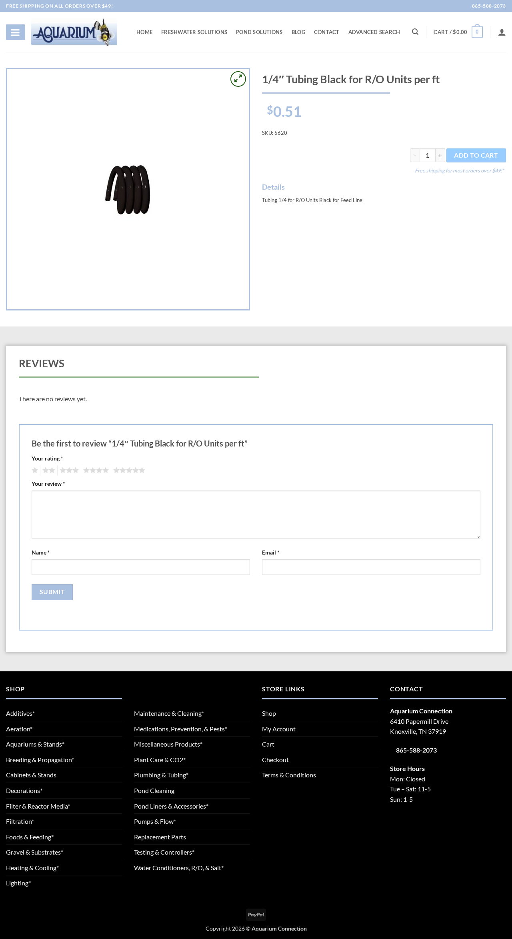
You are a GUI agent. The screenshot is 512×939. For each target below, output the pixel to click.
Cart (268, 744)
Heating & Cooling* (32, 867)
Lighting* (18, 883)
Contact (327, 32)
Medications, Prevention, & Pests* (180, 729)
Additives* (20, 713)
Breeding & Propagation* (40, 759)
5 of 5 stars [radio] (128, 470)
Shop (269, 713)
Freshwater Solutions (194, 32)
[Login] (502, 32)
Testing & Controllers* (164, 852)
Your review (48, 483)
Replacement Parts (160, 837)
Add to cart (476, 155)
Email (271, 552)
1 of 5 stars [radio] (34, 470)
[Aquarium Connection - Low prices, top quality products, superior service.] (74, 31)
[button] (458, 32)
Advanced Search (374, 32)
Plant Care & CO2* (160, 759)
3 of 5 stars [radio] (68, 470)
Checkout (275, 759)
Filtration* (20, 821)
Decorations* (24, 790)
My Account (279, 729)
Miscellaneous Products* (168, 744)
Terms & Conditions (289, 775)
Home (144, 32)
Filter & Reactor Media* (38, 806)
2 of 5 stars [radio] (47, 470)
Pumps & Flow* (155, 821)
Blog (298, 32)
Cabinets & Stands (31, 775)
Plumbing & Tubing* (161, 775)
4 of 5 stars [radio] (95, 470)
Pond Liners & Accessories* (171, 806)
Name (41, 552)
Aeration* (19, 729)
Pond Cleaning (154, 790)
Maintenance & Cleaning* (169, 713)
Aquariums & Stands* (35, 744)
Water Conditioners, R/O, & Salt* (179, 867)
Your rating (47, 458)
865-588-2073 (488, 6)
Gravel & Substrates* (34, 852)
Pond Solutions (259, 32)
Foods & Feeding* (30, 837)
